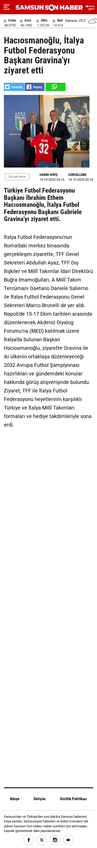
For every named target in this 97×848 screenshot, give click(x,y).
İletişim (40, 799)
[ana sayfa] (90, 7)
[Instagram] (55, 840)
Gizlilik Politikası (73, 799)
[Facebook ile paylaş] (34, 87)
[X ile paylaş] (14, 87)
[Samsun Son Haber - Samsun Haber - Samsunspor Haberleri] (48, 7)
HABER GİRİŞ (48, 175)
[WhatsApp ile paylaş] (55, 87)
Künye (14, 799)
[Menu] (7, 7)
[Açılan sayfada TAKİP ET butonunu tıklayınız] (17, 176)
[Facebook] (29, 840)
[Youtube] (68, 840)
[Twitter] (42, 840)
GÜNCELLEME (77, 175)
